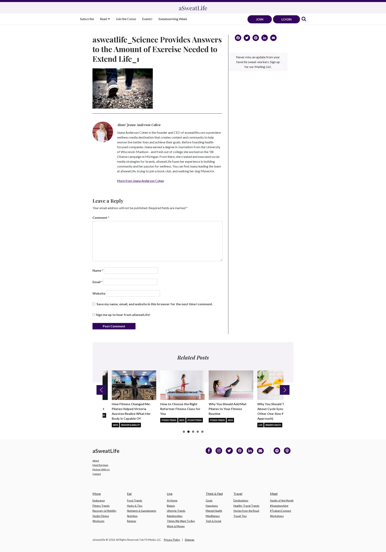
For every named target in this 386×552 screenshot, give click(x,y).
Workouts (98, 521)
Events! (147, 19)
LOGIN (286, 19)
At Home (172, 500)
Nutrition (132, 516)
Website (98, 293)
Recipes (131, 521)
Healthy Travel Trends (246, 505)
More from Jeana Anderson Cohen (140, 181)
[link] (304, 19)
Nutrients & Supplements (141, 510)
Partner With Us (101, 469)
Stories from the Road (246, 510)
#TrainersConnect (280, 510)
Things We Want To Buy (181, 521)
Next (285, 390)
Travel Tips (240, 516)
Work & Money (176, 526)
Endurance (98, 500)
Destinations (240, 500)
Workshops (277, 516)
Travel (237, 493)
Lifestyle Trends (176, 510)
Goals (209, 500)
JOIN (259, 19)
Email (97, 282)
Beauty (171, 505)
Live (260, 425)
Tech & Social (213, 521)
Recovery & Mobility (130, 425)
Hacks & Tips (134, 505)
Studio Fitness (194, 420)
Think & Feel (214, 493)
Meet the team (100, 465)
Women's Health (273, 425)
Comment (100, 217)
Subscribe (87, 19)
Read (104, 19)
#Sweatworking (279, 505)
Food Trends (134, 500)
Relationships (175, 516)
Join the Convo (126, 19)
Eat (129, 493)
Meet (274, 493)
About (95, 460)
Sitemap (189, 539)
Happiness (212, 505)
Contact (96, 473)
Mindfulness (213, 516)
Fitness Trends (168, 420)
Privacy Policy (172, 539)
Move (115, 425)
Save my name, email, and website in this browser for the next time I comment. (154, 304)
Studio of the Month (282, 500)
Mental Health (214, 510)
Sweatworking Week (172, 19)
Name (97, 270)
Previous (101, 390)
